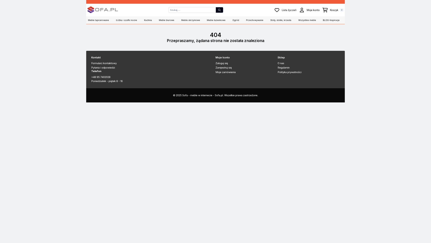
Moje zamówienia (226, 72)
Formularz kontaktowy (104, 63)
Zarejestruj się (224, 67)
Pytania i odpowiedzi (103, 67)
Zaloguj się (222, 63)
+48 (94, 77)
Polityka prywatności (290, 72)
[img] (302, 10)
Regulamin (284, 67)
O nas (281, 63)
